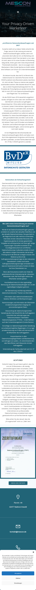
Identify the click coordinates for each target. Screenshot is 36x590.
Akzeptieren (18, 573)
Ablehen (18, 578)
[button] (33, 552)
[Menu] (18, 12)
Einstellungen (18, 583)
